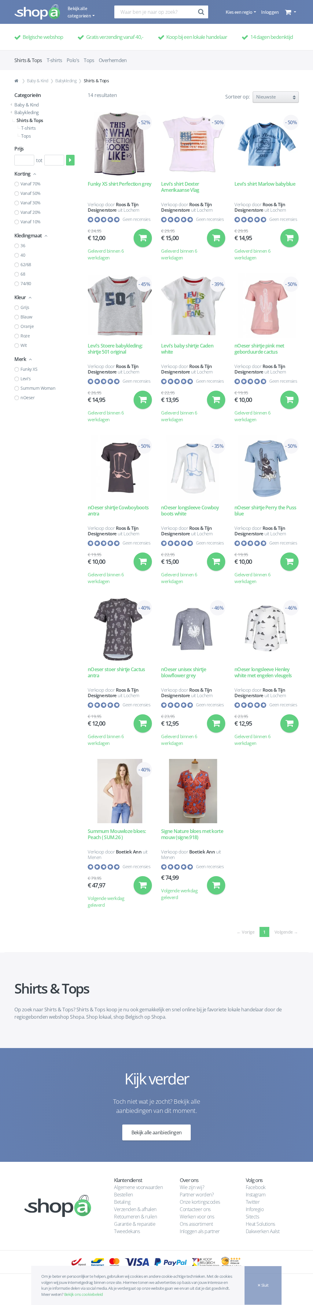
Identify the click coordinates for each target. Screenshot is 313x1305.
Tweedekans (127, 1231)
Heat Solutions (261, 1224)
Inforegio (255, 1209)
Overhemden (113, 60)
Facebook (256, 1187)
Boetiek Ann (129, 852)
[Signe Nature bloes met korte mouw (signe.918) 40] (193, 791)
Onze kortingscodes (200, 1202)
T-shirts (54, 60)
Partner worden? (197, 1194)
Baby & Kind (37, 81)
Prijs (19, 148)
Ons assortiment (196, 1224)
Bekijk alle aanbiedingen (156, 1132)
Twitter (253, 1202)
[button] (290, 12)
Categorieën (27, 95)
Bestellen (123, 1194)
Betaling (122, 1202)
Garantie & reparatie (134, 1224)
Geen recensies (136, 219)
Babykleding (65, 81)
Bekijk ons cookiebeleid (83, 1294)
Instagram (256, 1194)
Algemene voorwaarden (138, 1187)
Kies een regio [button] (239, 12)
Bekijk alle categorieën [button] (79, 12)
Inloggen (270, 12)
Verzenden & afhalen (135, 1209)
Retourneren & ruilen (135, 1216)
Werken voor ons (197, 1216)
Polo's (73, 60)
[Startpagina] (17, 80)
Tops (89, 60)
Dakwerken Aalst (263, 1231)
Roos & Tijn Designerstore (113, 207)
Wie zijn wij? (192, 1187)
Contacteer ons (195, 1209)
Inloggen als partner (199, 1231)
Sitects (253, 1216)
